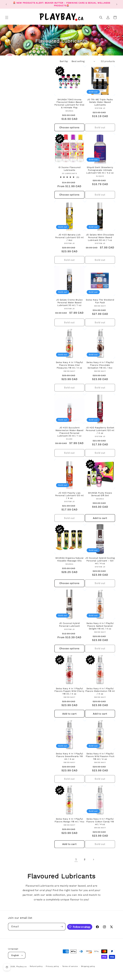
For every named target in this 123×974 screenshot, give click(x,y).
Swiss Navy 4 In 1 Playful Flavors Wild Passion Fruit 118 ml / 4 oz (100, 756)
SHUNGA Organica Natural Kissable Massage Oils (69, 559)
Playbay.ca (21, 967)
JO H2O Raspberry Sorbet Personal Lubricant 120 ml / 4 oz (100, 430)
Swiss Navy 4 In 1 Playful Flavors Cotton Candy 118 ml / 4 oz (100, 822)
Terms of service (70, 966)
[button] (6, 17)
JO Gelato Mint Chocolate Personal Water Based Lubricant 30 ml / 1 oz (100, 237)
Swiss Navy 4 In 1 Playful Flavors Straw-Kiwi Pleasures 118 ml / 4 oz (69, 365)
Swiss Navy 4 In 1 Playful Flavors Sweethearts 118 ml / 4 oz (69, 756)
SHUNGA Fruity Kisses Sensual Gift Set (100, 494)
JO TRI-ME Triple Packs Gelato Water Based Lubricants (100, 102)
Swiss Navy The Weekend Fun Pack (100, 301)
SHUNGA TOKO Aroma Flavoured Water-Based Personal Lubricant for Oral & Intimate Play (69, 103)
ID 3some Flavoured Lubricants (69, 168)
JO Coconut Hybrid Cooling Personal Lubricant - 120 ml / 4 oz (100, 561)
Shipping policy (88, 966)
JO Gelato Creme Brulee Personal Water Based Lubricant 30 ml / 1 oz (69, 302)
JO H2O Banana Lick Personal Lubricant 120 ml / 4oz (69, 237)
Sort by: (64, 61)
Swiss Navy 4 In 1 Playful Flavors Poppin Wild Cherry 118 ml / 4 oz (69, 691)
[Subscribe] (61, 926)
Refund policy (36, 966)
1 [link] (76, 859)
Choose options (69, 127)
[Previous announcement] (6, 4)
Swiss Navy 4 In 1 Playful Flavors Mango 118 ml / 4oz (69, 820)
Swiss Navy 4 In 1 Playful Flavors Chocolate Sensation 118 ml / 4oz (100, 365)
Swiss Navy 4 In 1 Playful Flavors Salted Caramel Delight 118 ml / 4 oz (100, 626)
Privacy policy (52, 966)
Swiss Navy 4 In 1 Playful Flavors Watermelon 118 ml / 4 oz (100, 691)
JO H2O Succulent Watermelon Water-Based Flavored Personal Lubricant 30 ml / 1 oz (69, 431)
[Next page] (93, 859)
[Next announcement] (116, 4)
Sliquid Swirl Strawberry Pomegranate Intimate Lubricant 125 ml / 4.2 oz (100, 170)
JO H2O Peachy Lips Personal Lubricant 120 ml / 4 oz (69, 496)
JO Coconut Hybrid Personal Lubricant (69, 624)
